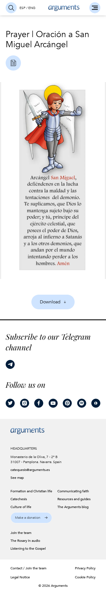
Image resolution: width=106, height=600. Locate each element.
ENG (31, 8)
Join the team (35, 568)
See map (17, 477)
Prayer (17, 34)
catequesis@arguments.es (27, 470)
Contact (16, 568)
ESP (22, 8)
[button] (31, 517)
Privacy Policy (85, 568)
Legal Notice (20, 577)
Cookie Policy (85, 577)
